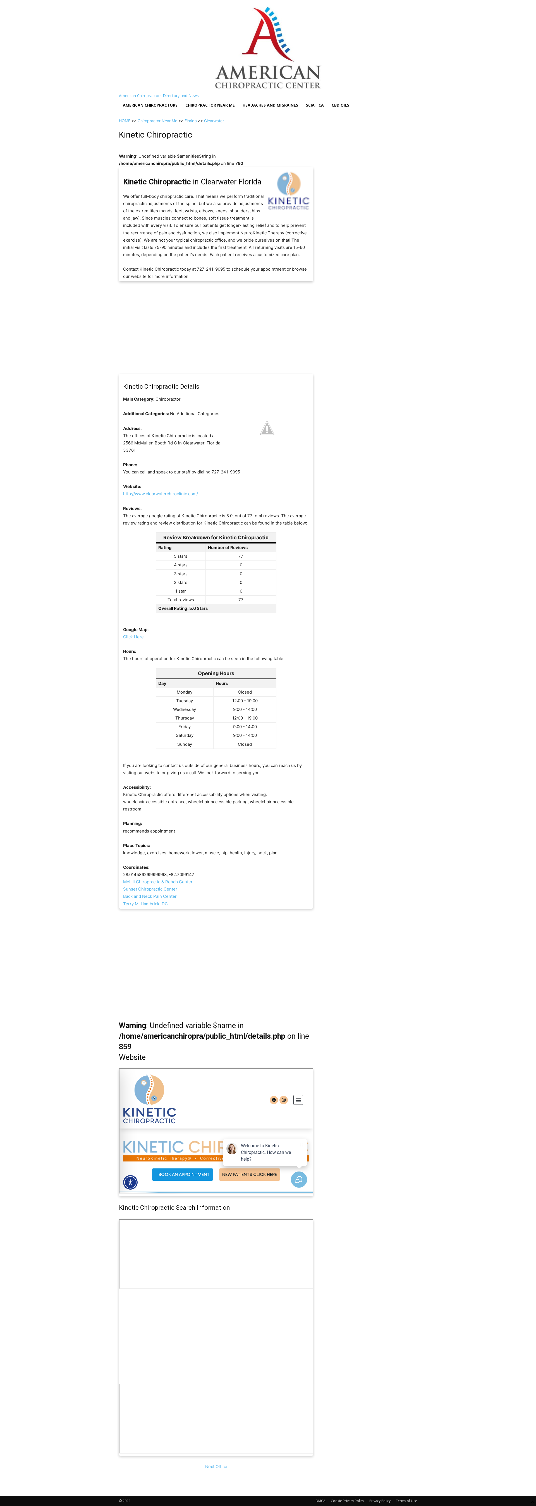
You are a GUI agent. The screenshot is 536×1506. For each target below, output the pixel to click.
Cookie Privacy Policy (347, 1500)
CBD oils (340, 105)
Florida (191, 120)
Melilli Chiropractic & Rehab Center (158, 881)
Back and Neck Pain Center (150, 896)
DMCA (321, 1500)
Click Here (133, 636)
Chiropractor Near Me (157, 120)
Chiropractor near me (210, 105)
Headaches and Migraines (270, 105)
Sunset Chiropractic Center (150, 889)
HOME (124, 120)
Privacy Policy (380, 1500)
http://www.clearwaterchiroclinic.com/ (160, 493)
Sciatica (315, 105)
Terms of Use (406, 1500)
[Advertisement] (216, 327)
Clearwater (214, 120)
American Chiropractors (150, 105)
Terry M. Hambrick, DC (145, 903)
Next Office (216, 1466)
